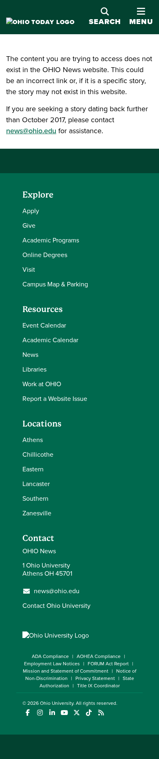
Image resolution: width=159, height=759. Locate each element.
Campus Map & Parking (55, 284)
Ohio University (56, 703)
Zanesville (36, 513)
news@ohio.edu (31, 130)
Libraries (34, 369)
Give (28, 225)
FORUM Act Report (108, 663)
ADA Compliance (50, 656)
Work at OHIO (41, 384)
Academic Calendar (50, 340)
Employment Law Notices (52, 663)
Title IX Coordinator (98, 685)
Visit (28, 269)
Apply (30, 211)
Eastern (33, 469)
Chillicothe (37, 454)
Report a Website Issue (54, 398)
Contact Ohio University (56, 605)
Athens (32, 439)
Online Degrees (44, 255)
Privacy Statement (95, 678)
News (30, 354)
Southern (35, 498)
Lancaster (36, 483)
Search (105, 21)
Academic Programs (50, 240)
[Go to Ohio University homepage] (40, 22)
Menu (141, 17)
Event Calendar (44, 325)
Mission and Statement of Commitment (65, 671)
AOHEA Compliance (99, 656)
